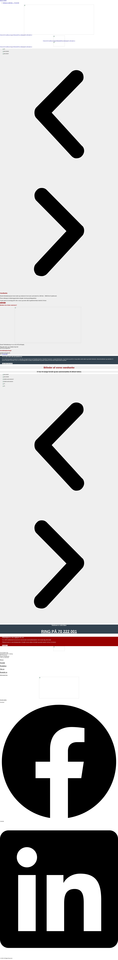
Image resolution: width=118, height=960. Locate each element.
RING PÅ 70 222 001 (59, 631)
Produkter (3, 666)
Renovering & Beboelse (12, 35)
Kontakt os (29, 35)
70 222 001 (5, 354)
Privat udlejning (21, 35)
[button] (59, 114)
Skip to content (3, 0)
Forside (2, 663)
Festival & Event (3, 35)
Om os (25, 35)
